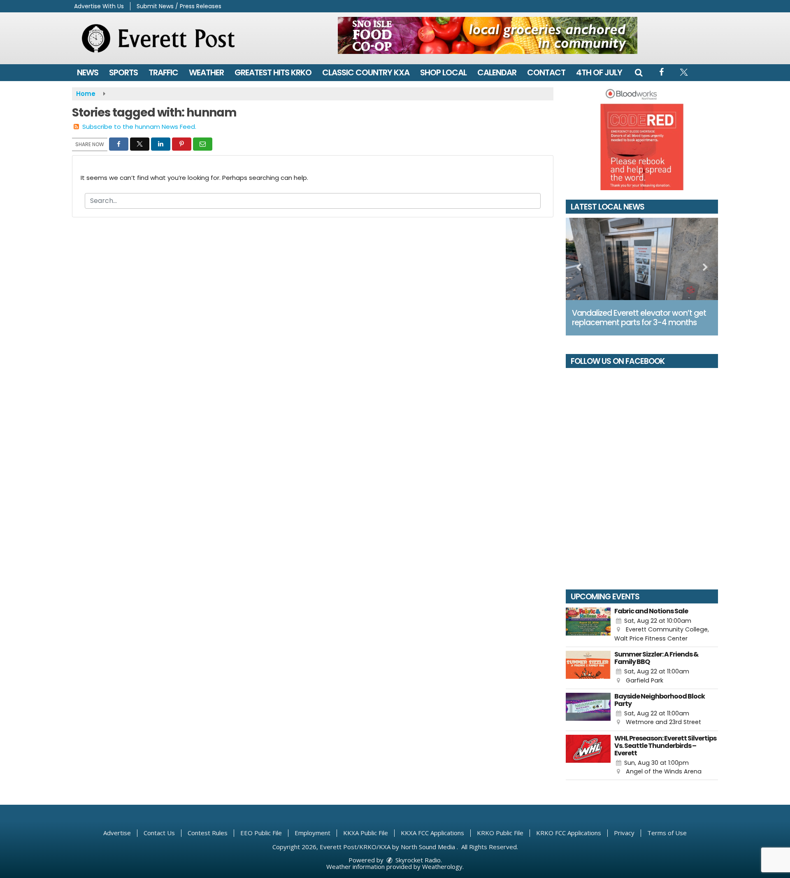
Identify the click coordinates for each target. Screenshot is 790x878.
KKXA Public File (365, 833)
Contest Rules (208, 833)
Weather (206, 72)
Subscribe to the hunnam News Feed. (139, 126)
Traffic (163, 72)
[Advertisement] (487, 35)
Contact (546, 72)
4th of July (599, 72)
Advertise (117, 833)
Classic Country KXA (365, 72)
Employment (312, 833)
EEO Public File (261, 833)
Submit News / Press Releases (179, 6)
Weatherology (442, 866)
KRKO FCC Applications (568, 833)
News (87, 72)
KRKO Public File (500, 833)
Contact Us (159, 833)
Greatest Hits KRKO (273, 72)
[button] (638, 72)
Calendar (496, 72)
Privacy (624, 833)
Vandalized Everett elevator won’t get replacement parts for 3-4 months (639, 317)
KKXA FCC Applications (432, 833)
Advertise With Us (99, 6)
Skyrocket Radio (417, 860)
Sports (123, 72)
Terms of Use (667, 833)
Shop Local (443, 72)
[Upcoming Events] (588, 625)
